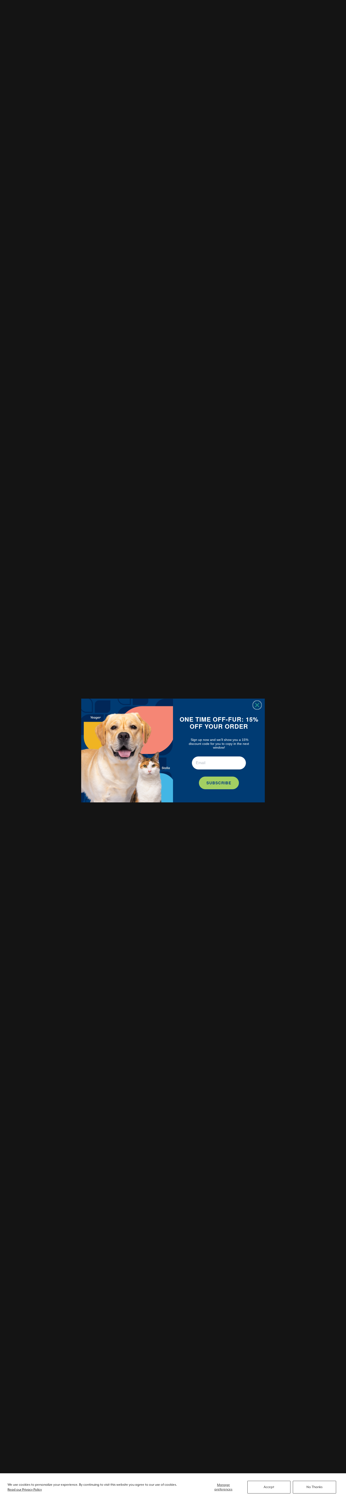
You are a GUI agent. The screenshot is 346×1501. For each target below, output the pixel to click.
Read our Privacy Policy (25, 1489)
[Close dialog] (257, 705)
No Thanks (314, 1487)
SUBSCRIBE (218, 782)
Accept (269, 1487)
